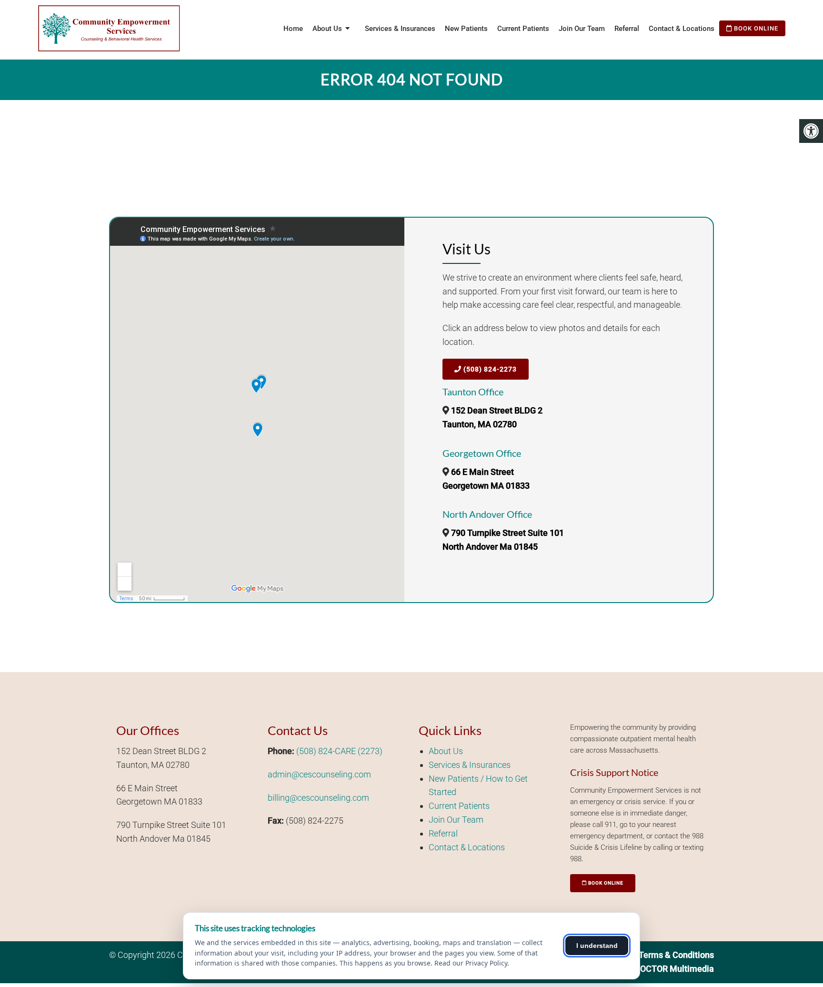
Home (293, 28)
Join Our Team (582, 28)
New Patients (466, 28)
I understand (597, 945)
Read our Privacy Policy (470, 962)
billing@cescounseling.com (318, 798)
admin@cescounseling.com (319, 774)
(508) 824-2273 (489, 369)
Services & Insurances (400, 28)
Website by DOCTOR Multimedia (652, 969)
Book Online (755, 28)
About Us (446, 751)
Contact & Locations (681, 28)
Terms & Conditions (676, 955)
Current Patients (523, 28)
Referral (626, 28)
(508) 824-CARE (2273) (339, 751)
